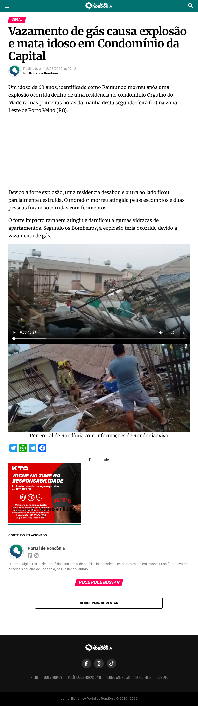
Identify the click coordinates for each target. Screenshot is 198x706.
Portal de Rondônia (44, 73)
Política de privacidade (85, 677)
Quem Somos (53, 677)
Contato (162, 677)
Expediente (143, 677)
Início (34, 677)
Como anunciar (118, 677)
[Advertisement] (99, 153)
